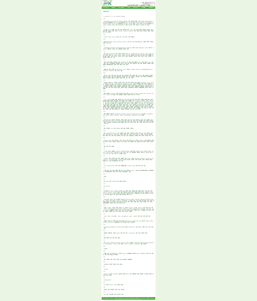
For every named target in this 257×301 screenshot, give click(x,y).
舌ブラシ (147, 100)
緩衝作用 (150, 134)
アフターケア (142, 22)
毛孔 (129, 77)
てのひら (149, 151)
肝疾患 (108, 57)
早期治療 (127, 128)
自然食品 (127, 106)
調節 (128, 140)
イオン (109, 29)
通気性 (113, 146)
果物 (109, 69)
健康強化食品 (149, 76)
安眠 (126, 24)
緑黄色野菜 (134, 273)
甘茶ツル (142, 24)
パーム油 (115, 190)
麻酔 (143, 226)
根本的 (146, 87)
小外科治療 (126, 107)
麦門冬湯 (146, 193)
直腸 (137, 140)
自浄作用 (123, 106)
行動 (109, 87)
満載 (152, 226)
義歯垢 (111, 62)
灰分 (125, 193)
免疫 (119, 243)
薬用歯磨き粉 (129, 253)
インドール (120, 30)
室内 (113, 101)
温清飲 (124, 48)
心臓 (152, 104)
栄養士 (148, 41)
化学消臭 (119, 56)
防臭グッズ (110, 220)
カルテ (120, 54)
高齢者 (139, 82)
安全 (116, 24)
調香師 (144, 141)
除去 (122, 107)
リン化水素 (146, 273)
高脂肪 (126, 87)
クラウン (120, 69)
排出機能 (133, 190)
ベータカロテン (114, 216)
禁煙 (126, 63)
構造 (151, 86)
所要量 (116, 107)
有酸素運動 (130, 259)
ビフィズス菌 (138, 200)
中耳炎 (110, 141)
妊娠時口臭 (128, 170)
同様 (110, 160)
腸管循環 (132, 141)
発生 (114, 194)
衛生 (108, 41)
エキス (111, 41)
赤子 (117, 21)
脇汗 (107, 294)
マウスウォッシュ (132, 226)
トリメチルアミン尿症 (113, 159)
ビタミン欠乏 (112, 200)
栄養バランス (140, 41)
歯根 (136, 99)
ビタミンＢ (137, 199)
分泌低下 (116, 210)
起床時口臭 (115, 62)
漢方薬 (115, 56)
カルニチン (124, 54)
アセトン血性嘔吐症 (121, 22)
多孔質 (107, 135)
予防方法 (114, 264)
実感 (145, 106)
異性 (128, 29)
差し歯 (124, 93)
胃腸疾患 (144, 29)
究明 (107, 63)
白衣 (146, 190)
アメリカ (113, 23)
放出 (117, 220)
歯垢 (133, 99)
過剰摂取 (135, 56)
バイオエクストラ (121, 190)
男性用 (142, 134)
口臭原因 (115, 82)
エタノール (120, 41)
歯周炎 (139, 99)
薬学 (108, 253)
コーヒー (148, 82)
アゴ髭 (139, 21)
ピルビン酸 (119, 201)
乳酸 (113, 170)
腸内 (141, 141)
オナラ (146, 47)
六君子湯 (122, 289)
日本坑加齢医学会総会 (144, 170)
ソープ (112, 128)
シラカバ (130, 104)
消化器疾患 (139, 107)
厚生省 (145, 83)
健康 (141, 76)
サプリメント (131, 93)
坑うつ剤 (114, 86)
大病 (151, 133)
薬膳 (108, 254)
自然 (127, 100)
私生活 (146, 105)
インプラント (130, 30)
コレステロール (126, 83)
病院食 (107, 201)
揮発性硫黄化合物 (109, 64)
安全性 (137, 24)
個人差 (134, 83)
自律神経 (134, 104)
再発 (117, 94)
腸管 (135, 141)
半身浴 (122, 193)
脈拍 (121, 232)
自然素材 (131, 106)
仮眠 (110, 54)
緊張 (131, 63)
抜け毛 (105, 176)
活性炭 (142, 56)
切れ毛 (127, 64)
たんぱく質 (146, 134)
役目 (111, 253)
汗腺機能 (149, 54)
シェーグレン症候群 (111, 99)
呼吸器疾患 (139, 83)
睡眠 (104, 113)
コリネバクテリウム (118, 83)
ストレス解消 (143, 113)
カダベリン (142, 53)
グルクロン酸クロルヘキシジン (146, 69)
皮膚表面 (144, 201)
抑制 (121, 259)
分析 (114, 211)
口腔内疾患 (130, 84)
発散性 (111, 194)
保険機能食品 (117, 222)
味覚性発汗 (110, 232)
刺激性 (137, 105)
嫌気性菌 (117, 77)
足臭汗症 (132, 128)
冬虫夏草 (132, 159)
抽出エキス (117, 140)
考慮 (106, 87)
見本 (137, 232)
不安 (122, 210)
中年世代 (118, 141)
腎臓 (104, 105)
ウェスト (109, 36)
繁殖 (128, 194)
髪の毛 (107, 54)
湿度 (111, 101)
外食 (107, 53)
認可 (122, 170)
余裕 (118, 264)
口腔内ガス (120, 84)
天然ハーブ (116, 153)
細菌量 (125, 94)
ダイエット (115, 133)
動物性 (151, 159)
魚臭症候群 (118, 63)
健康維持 (146, 75)
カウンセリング (112, 53)
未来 (124, 232)
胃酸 (121, 29)
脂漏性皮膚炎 (113, 106)
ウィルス (105, 36)
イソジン (131, 29)
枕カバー (140, 226)
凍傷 (136, 159)
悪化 (134, 22)
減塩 (143, 75)
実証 (147, 106)
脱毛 (140, 135)
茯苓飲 (120, 207)
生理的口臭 (138, 119)
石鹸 (151, 119)
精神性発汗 (118, 119)
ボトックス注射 (142, 220)
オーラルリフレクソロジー (121, 47)
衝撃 (150, 107)
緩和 (104, 135)
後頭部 (132, 82)
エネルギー (130, 41)
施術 (145, 119)
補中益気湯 (133, 222)
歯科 (116, 99)
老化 (109, 289)
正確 (110, 119)
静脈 (134, 119)
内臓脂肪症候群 (123, 165)
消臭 (142, 107)
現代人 (109, 76)
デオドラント (118, 151)
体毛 (104, 134)
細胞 (117, 93)
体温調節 (121, 133)
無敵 (116, 237)
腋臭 (110, 42)
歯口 (151, 190)
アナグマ (137, 22)
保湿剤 (123, 220)
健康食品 (113, 77)
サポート (136, 93)
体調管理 (118, 135)
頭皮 (116, 158)
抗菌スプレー (110, 82)
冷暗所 (118, 284)
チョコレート (141, 140)
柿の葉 (139, 56)
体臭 (104, 133)
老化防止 (105, 289)
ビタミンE (107, 200)
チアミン (105, 140)
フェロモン (109, 207)
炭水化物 (146, 135)
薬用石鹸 (116, 254)
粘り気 (117, 181)
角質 (116, 53)
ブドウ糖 (135, 207)
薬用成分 (111, 254)
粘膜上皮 (124, 181)
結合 (129, 76)
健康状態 (108, 77)
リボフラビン (115, 273)
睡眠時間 (108, 113)
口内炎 (135, 82)
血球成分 (133, 76)
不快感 (113, 207)
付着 (147, 210)
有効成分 (108, 259)
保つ (152, 135)
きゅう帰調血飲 (112, 63)
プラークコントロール (112, 208)
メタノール (118, 242)
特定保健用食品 (115, 160)
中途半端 (114, 141)
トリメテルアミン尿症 (122, 159)
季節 (118, 64)
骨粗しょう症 (108, 83)
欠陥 (120, 75)
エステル (115, 41)
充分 (108, 107)
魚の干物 (120, 93)
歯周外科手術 (147, 99)
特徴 (133, 158)
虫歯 (111, 237)
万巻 (149, 226)
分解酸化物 (112, 210)
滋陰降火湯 (119, 106)
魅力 (127, 232)
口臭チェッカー (150, 84)
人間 (124, 170)
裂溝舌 (122, 284)
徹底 (134, 151)
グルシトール (105, 70)
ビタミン (132, 199)
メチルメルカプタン (108, 243)
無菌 (104, 237)
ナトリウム (129, 165)
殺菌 (127, 93)
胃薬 (118, 29)
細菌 (104, 93)
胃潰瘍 (113, 29)
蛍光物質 (123, 76)
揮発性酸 (148, 63)
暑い (131, 22)
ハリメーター (108, 193)
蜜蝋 (146, 232)
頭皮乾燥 (139, 159)
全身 (107, 123)
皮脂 (128, 201)
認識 (130, 171)
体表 (122, 135)
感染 (144, 54)
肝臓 (105, 56)
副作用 (150, 210)
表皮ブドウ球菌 (119, 202)
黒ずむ (118, 70)
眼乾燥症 (132, 54)
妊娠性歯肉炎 (125, 171)
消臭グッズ (146, 107)
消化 (135, 107)
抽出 (113, 140)
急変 (104, 63)
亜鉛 (134, 24)
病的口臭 (114, 201)
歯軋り (143, 190)
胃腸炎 (140, 29)
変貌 (147, 216)
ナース (105, 165)
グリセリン (133, 69)
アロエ (113, 24)
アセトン (115, 22)
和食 (122, 294)
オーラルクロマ (106, 47)
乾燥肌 (108, 56)
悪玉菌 (136, 21)
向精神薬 (110, 86)
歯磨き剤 (128, 193)
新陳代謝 (114, 105)
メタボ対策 (131, 242)
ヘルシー (130, 216)
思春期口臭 (116, 100)
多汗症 (121, 134)
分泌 (117, 211)
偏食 (139, 216)
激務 (115, 75)
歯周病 (108, 100)
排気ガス (132, 193)
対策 (124, 135)
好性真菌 (123, 86)
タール (107, 133)
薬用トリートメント (122, 253)
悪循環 (132, 21)
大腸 (145, 133)
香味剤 (115, 87)
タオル (112, 134)
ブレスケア (143, 208)
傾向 (115, 76)
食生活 (111, 104)
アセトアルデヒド (149, 21)
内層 (137, 165)
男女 (150, 135)
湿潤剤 (142, 106)
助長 (119, 107)
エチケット (125, 41)
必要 (115, 202)
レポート (111, 284)
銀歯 (141, 63)
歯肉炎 (116, 101)
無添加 (119, 237)
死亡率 (143, 105)
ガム (112, 54)
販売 (130, 194)
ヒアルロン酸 (106, 199)
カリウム (116, 54)
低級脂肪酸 (134, 152)
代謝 (127, 135)
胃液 (106, 29)
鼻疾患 (111, 202)
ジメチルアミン (131, 101)
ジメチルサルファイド (139, 101)
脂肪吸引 (104, 106)
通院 (104, 146)
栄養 (136, 41)
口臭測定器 (106, 86)
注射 (128, 141)
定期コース (143, 152)
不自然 (131, 210)
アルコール (126, 23)
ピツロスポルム (124, 200)
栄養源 (145, 41)
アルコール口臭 (139, 23)
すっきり (134, 113)
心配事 (120, 105)
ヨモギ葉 (110, 264)
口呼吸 (113, 69)
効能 (142, 83)
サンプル (108, 94)
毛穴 (127, 77)
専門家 (141, 122)
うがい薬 (117, 36)
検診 (106, 76)
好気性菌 (119, 86)
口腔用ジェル (135, 84)
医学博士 (145, 30)
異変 (113, 30)
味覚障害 (105, 232)
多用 (112, 135)
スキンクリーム (118, 113)
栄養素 (151, 41)
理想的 (150, 273)
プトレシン (140, 207)
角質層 (119, 53)
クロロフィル (111, 70)
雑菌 (132, 94)
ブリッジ (130, 208)
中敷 (122, 141)
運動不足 (132, 36)
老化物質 (112, 289)
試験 (128, 99)
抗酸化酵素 (137, 86)
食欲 (117, 104)
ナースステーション (111, 165)
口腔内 (115, 84)
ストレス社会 (149, 113)
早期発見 (108, 128)
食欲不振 (120, 104)
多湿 (110, 135)
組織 (124, 128)
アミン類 (108, 23)
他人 (128, 134)
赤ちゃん (121, 21)
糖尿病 (113, 158)
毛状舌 (132, 77)
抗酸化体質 (142, 86)
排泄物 (140, 190)
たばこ (131, 134)
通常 (110, 146)
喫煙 (130, 62)
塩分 (133, 41)
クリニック (138, 69)
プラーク (105, 208)
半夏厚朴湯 (124, 194)
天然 (112, 153)
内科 (116, 165)
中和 (123, 140)
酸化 (134, 94)
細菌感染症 (121, 94)
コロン (131, 83)
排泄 (137, 190)
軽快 (110, 75)
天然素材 (121, 153)
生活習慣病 (114, 122)
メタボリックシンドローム (139, 242)
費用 (151, 200)
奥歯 (133, 47)
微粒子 (151, 201)
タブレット (138, 134)
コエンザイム (143, 82)
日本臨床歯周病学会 (108, 171)
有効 (104, 259)
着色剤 (107, 141)
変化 (144, 216)
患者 (141, 54)
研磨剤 (121, 77)
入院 (111, 170)
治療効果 (148, 140)
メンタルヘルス (137, 243)
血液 (118, 75)
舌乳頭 (135, 122)
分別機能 (130, 211)
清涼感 (142, 119)
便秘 (141, 216)
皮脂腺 (131, 201)
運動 (129, 36)
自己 (131, 99)
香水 (126, 82)
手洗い (109, 151)
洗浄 (150, 122)
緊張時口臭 (135, 63)
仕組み (133, 105)
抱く (135, 29)
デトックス (141, 151)
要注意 (118, 259)
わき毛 (115, 294)
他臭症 (125, 134)
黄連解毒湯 (120, 48)
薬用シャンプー (115, 253)
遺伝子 (141, 30)
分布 (120, 210)
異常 (135, 30)
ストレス (138, 113)
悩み (144, 165)
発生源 (117, 194)
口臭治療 (119, 82)
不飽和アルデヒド (137, 210)
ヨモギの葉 (106, 264)
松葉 (132, 107)
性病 (128, 119)
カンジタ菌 (137, 54)
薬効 (150, 253)
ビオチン (111, 199)
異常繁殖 (124, 29)
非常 (148, 201)
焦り (127, 22)
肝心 (111, 57)
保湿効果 (124, 222)
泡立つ (148, 24)
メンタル (125, 243)
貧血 (122, 201)
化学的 (123, 56)
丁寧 (130, 152)
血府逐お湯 (138, 76)
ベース (105, 216)
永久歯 (105, 41)
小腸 (129, 107)
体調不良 (148, 133)
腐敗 (147, 207)
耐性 (139, 133)
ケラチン (140, 75)
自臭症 (151, 99)
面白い (128, 48)
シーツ (105, 99)
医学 (116, 29)
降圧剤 (112, 87)
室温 (150, 100)
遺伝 (152, 29)
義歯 (108, 62)
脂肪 (152, 105)
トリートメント (148, 158)
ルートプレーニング (107, 279)
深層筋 (107, 105)
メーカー (108, 242)
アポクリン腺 (150, 22)
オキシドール (129, 47)
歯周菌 (142, 99)
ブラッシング (119, 208)
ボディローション (128, 220)
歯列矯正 (148, 104)
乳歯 (119, 170)
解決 (104, 53)
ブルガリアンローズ (136, 208)
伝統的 (125, 153)
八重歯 (105, 253)
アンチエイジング (121, 24)
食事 (105, 104)
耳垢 (139, 232)
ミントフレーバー (132, 232)
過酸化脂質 (131, 56)
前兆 (104, 123)
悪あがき (119, 294)
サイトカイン (113, 93)
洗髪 (152, 122)
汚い (127, 62)
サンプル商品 (113, 94)
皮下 (115, 199)
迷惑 (104, 242)
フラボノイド (125, 208)
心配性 (124, 105)
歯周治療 (104, 100)
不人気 (144, 207)
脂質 (149, 105)
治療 (145, 140)
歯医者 (127, 190)
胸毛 (113, 237)
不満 (149, 207)
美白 (134, 200)
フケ (123, 207)
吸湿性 (121, 64)
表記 (111, 201)
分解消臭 (110, 211)
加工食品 (123, 53)
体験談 (128, 133)
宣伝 (138, 122)
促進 (115, 128)
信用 (130, 105)
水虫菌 (114, 232)
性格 (107, 119)
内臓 (139, 165)
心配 (117, 105)
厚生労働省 (150, 83)
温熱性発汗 (109, 48)
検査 (104, 76)
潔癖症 (133, 75)
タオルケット (116, 134)
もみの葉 (105, 248)
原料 (112, 76)
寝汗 (104, 181)
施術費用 (148, 119)
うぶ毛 (123, 36)
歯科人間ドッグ (121, 99)
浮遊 (152, 207)
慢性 (104, 228)
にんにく (133, 170)
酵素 (129, 82)
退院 (111, 133)
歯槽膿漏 (130, 100)
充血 (105, 107)
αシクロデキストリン (108, 21)
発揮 (105, 194)
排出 (130, 190)
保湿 (121, 222)
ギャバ (149, 62)
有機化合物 (125, 259)
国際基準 (136, 87)
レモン (115, 284)
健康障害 (104, 77)
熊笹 (115, 70)
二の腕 (105, 170)
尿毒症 (120, 171)
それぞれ (118, 128)
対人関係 (136, 133)
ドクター (129, 158)
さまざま (141, 93)
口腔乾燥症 (107, 84)
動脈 (119, 158)
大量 (106, 134)
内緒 (119, 165)
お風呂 (113, 48)
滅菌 (141, 243)
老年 (119, 289)
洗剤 (147, 122)
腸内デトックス (132, 140)
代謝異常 (132, 133)
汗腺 (146, 54)
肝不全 (112, 56)
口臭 (146, 84)
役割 (147, 253)
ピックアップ (118, 200)
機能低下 (136, 62)
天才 (110, 153)
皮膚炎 (141, 201)
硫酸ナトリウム (126, 273)
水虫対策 (142, 232)
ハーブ (112, 190)
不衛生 (105, 207)
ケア (107, 75)
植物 (114, 104)
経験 (112, 75)
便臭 (149, 216)
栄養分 (104, 42)
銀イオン (122, 63)
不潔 (125, 210)
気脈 (143, 62)
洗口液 (144, 122)
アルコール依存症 (132, 23)
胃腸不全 (148, 29)
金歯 (138, 63)
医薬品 (149, 30)
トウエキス (106, 158)
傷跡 (119, 62)
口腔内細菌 (125, 84)
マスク (146, 226)
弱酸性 (150, 106)
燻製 (104, 75)
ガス (129, 53)
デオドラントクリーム (126, 151)
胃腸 (137, 29)
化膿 (150, 53)
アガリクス (126, 21)
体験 (125, 133)
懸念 (136, 75)
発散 (108, 194)
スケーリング (129, 113)
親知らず (150, 47)
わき (104, 294)
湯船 (111, 259)
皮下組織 (118, 199)
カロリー (128, 54)
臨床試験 (141, 273)
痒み (114, 57)
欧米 (116, 48)
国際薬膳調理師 (141, 87)
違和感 (138, 30)
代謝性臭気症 (131, 135)
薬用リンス (143, 253)
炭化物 (143, 135)
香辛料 (123, 82)
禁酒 (128, 63)
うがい (113, 36)
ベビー (119, 216)
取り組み (128, 159)
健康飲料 (144, 76)
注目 (121, 140)
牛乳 (152, 62)
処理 (127, 104)
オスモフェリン (141, 47)
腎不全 (127, 105)
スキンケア (124, 113)
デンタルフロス (117, 152)
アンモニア (130, 24)
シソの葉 (137, 100)
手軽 (127, 152)
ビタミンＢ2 (148, 199)
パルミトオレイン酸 (116, 193)
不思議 (128, 210)
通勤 (107, 146)
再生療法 (108, 93)
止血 (125, 99)
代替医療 (136, 135)
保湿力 (128, 222)
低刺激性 (138, 152)
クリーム (124, 69)
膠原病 (150, 87)
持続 (133, 100)
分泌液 (120, 211)
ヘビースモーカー (125, 216)
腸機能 (138, 141)
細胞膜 (129, 94)
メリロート (115, 243)
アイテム (114, 21)
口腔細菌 (111, 84)
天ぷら (124, 152)
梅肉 (143, 193)
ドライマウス (137, 158)
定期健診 (113, 151)
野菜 (105, 254)
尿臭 (117, 171)
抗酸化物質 (147, 86)
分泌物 (123, 211)
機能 (133, 62)
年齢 (114, 181)
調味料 (148, 141)
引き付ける (123, 199)
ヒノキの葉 (130, 200)
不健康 (126, 207)
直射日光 (151, 141)
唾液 (109, 134)
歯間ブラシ (108, 190)
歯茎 (149, 190)
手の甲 (145, 151)
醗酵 (120, 194)
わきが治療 (111, 294)
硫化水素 (120, 273)
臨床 (138, 273)
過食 (127, 53)
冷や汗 (148, 200)
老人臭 (116, 289)
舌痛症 (131, 122)
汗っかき (143, 21)
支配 (140, 105)
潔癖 (130, 75)
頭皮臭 (143, 159)
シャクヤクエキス (147, 101)
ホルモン (147, 220)
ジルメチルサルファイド (141, 104)
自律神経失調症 (137, 106)
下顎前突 (143, 100)
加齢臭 (126, 56)
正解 (104, 119)
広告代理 (132, 86)
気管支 (115, 64)
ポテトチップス (135, 220)
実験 (105, 101)
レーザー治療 (106, 284)
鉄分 (107, 153)
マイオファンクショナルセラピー (110, 226)
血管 (123, 75)
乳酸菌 (116, 170)
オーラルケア (112, 47)
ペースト (108, 216)
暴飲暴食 (105, 220)
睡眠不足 (112, 113)
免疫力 (122, 243)
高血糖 (122, 87)
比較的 (125, 201)
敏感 (124, 202)
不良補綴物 (143, 210)
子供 (113, 83)
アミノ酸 (104, 23)
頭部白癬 (147, 159)
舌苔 (128, 122)
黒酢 (121, 70)
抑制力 (121, 264)
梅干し (126, 36)
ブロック (107, 210)
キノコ (140, 62)
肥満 (142, 200)
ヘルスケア (135, 216)
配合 (141, 193)
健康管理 (151, 75)
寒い (144, 93)
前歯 (137, 226)
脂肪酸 (108, 106)
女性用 (124, 104)
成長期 (122, 119)
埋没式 (126, 226)
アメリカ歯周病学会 (119, 23)
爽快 (104, 128)
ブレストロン (148, 208)
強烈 (124, 64)
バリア (104, 193)
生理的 (118, 122)
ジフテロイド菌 (121, 101)
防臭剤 (114, 220)
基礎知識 (144, 63)
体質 (115, 135)
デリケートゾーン (109, 152)
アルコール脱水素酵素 (147, 23)
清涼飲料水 (109, 122)
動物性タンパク (106, 160)
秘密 (145, 200)
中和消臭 (125, 141)
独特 (122, 160)
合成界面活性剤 (131, 87)
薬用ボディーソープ (136, 253)
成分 (131, 119)
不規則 (117, 207)
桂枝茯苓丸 (119, 76)
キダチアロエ (123, 62)
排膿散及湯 (137, 193)
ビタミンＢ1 (142, 199)
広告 (129, 86)
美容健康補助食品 (106, 202)
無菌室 (107, 237)
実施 (108, 101)
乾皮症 (146, 56)
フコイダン (131, 207)
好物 (126, 86)
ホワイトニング (111, 222)
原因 (124, 77)
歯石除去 (123, 100)
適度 (131, 151)
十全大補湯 (112, 107)
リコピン (105, 273)
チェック (109, 140)
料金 (130, 273)
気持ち (146, 62)
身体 (111, 105)
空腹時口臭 (106, 69)
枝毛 (107, 42)
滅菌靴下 (145, 243)
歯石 (120, 100)
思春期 (112, 100)
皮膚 (138, 201)
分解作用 (106, 211)
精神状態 (122, 122)
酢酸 (139, 94)
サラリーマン (148, 93)
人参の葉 (137, 170)
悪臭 (129, 21)
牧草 (120, 220)
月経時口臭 (127, 75)
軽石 (127, 76)
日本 (108, 170)
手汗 (106, 151)
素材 (122, 128)
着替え (105, 62)
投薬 (126, 158)
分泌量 (126, 211)
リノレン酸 (110, 273)
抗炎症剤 (105, 82)
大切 (142, 133)
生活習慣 (113, 119)
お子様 (136, 47)
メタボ (127, 242)
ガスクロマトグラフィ (135, 53)
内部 (142, 165)
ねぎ (107, 181)
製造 (126, 122)
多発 (134, 134)
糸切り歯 (109, 30)
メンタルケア (130, 243)
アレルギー (109, 24)
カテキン (146, 53)
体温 (118, 133)
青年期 (125, 119)
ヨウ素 (114, 259)
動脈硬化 (122, 158)
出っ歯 (137, 151)
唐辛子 (110, 158)
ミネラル (118, 232)
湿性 (126, 101)
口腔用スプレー (141, 84)
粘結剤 (121, 181)
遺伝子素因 (105, 30)
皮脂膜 (135, 201)
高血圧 (119, 87)
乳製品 (114, 171)
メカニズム (113, 242)
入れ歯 (116, 30)
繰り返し (128, 69)
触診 (108, 104)
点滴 (121, 152)
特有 (120, 160)
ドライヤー (142, 158)
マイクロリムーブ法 (120, 226)
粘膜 (110, 181)
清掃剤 (105, 122)
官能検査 (149, 56)
